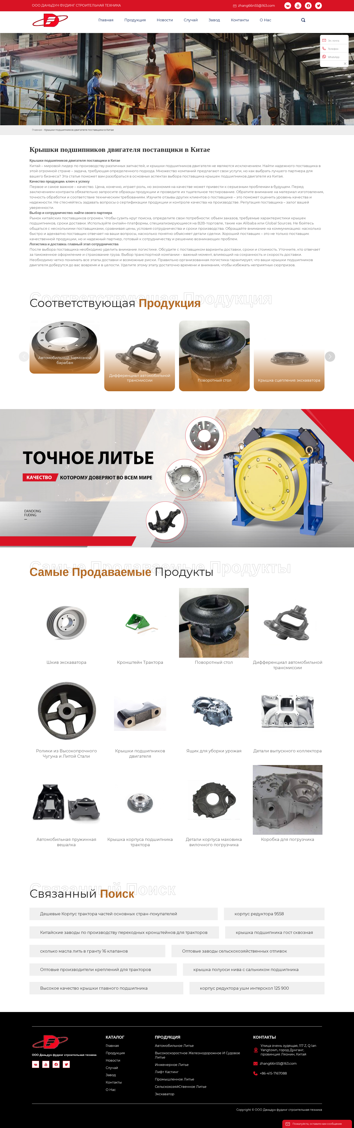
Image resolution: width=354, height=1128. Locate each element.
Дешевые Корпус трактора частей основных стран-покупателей (108, 913)
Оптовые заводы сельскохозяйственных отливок (234, 951)
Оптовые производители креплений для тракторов (95, 969)
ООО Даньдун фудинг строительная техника (76, 5)
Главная (37, 129)
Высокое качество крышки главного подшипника (94, 988)
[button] (330, 356)
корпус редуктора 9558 (259, 913)
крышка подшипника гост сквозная (274, 932)
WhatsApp (333, 57)
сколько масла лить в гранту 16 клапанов (84, 951)
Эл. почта (333, 40)
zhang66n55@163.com (256, 6)
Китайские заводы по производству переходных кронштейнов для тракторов (124, 932)
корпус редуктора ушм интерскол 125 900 (244, 988)
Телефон (333, 49)
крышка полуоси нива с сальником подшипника (246, 969)
